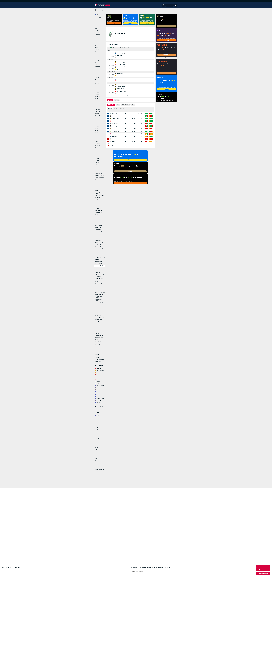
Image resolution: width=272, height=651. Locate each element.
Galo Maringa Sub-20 (116, 126)
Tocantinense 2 (98, 171)
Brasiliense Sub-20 (99, 242)
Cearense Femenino (99, 319)
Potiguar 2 (97, 149)
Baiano (96, 43)
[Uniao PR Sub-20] (110, 136)
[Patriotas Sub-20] (110, 131)
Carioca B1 (97, 60)
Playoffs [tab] (117, 100)
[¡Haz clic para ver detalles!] (130, 53)
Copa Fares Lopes (98, 188)
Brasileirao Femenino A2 (100, 292)
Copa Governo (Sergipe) (100, 195)
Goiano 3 (97, 90)
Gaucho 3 (97, 83)
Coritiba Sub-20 (115, 113)
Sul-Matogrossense (99, 164)
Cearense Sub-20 (98, 250)
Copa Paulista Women (99, 359)
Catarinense (97, 66)
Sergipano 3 (97, 162)
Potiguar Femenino (99, 346)
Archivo (143, 39)
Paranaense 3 (98, 122)
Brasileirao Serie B (98, 19)
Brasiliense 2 (97, 49)
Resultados (122, 39)
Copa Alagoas (98, 181)
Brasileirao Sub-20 (98, 227)
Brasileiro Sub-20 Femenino (98, 300)
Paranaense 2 (98, 120)
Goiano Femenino (98, 323)
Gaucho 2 (97, 81)
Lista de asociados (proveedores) (137, 571)
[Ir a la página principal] (104, 5)
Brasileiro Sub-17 (98, 231)
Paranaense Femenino (99, 337)
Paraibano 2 (97, 115)
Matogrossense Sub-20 (100, 257)
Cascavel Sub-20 (115, 118)
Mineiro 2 (97, 102)
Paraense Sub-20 (98, 261)
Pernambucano (98, 134)
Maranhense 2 (98, 94)
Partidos (129, 39)
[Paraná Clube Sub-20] (110, 134)
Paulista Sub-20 (98, 268)
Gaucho (96, 79)
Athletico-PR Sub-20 (116, 115)
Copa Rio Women (98, 361)
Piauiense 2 (97, 143)
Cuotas (115, 39)
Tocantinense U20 (98, 173)
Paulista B (97, 132)
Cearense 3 (97, 77)
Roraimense (97, 156)
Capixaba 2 (97, 53)
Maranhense (97, 92)
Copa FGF (97, 190)
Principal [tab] (110, 100)
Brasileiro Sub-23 (98, 225)
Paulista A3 (97, 128)
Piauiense (97, 141)
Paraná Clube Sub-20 (116, 133)
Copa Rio (97, 206)
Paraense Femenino (99, 333)
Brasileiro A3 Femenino (99, 294)
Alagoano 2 (97, 32)
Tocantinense (97, 169)
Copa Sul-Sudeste (98, 212)
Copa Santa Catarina (99, 210)
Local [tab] (115, 108)
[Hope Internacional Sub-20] (110, 139)
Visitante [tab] (121, 108)
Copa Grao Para (98, 199)
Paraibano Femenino (99, 335)
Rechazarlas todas (263, 569)
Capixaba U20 (98, 244)
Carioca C (97, 64)
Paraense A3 (97, 111)
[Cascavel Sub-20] (110, 118)
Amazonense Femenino (100, 306)
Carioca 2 (97, 58)
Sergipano (97, 158)
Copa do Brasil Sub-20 (99, 177)
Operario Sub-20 (115, 123)
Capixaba (97, 51)
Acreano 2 (97, 28)
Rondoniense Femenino (100, 349)
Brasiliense (97, 47)
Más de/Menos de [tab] (126, 104)
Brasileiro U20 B (98, 229)
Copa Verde (97, 214)
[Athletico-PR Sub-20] (110, 116)
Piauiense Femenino (99, 344)
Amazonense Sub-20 (99, 238)
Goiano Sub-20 (98, 255)
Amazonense (97, 38)
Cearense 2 (97, 75)
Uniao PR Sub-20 (115, 136)
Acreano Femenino (99, 302)
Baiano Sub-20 (98, 240)
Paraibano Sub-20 (98, 263)
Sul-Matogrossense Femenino (99, 353)
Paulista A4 (97, 130)
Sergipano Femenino (99, 351)
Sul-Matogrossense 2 (99, 166)
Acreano (96, 26)
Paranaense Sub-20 (99, 265)
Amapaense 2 (98, 36)
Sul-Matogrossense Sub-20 (99, 279)
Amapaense (97, 34)
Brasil (110, 28)
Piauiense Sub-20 (98, 145)
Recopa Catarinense (99, 221)
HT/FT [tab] (133, 104)
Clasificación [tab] (111, 104)
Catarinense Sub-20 (99, 248)
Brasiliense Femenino (99, 311)
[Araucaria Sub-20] (110, 128)
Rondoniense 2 (98, 154)
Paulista (96, 124)
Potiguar (96, 147)
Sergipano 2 (97, 160)
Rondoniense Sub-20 (99, 274)
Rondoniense (97, 152)
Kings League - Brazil (99, 283)
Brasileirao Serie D (99, 24)
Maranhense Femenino (99, 326)
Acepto (263, 566)
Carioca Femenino (98, 313)
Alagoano (97, 30)
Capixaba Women (98, 315)
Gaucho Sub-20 (98, 253)
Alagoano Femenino (99, 304)
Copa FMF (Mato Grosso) (98, 193)
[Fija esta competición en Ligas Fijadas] (128, 33)
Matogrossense (98, 96)
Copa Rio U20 (98, 208)
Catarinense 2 (97, 68)
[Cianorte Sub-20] (110, 141)
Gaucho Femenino (98, 321)
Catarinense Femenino (99, 317)
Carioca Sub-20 (98, 246)
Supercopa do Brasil (99, 218)
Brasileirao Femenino (99, 290)
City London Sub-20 (116, 121)
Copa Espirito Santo (99, 186)
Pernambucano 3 (98, 139)
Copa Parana (97, 197)
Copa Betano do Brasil (99, 175)
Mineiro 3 (97, 105)
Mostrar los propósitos (263, 573)
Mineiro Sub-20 (98, 259)
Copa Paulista (98, 204)
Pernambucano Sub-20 (99, 270)
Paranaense (97, 117)
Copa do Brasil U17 (99, 179)
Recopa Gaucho (98, 223)
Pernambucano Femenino (98, 342)
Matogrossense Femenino (98, 328)
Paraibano (97, 113)
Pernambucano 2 (98, 137)
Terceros (126, 571)
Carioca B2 (97, 62)
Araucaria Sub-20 (115, 128)
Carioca (96, 56)
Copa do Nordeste (99, 216)
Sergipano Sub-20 (98, 276)
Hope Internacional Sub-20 (117, 139)
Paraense (97, 107)
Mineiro (96, 100)
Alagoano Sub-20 (98, 236)
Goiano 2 (97, 88)
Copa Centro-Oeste (99, 184)
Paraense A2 (97, 109)
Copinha (96, 281)
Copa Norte (97, 201)
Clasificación (136, 39)
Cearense (97, 73)
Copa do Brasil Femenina (98, 356)
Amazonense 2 (98, 41)
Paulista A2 (97, 126)
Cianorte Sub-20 (115, 141)
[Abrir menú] (175, 5)
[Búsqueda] (163, 5)
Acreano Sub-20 (98, 233)
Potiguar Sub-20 (98, 272)
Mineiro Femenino (98, 331)
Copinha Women (98, 288)
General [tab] (110, 108)
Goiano (96, 85)
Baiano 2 (97, 45)
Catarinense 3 (97, 70)
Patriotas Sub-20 (115, 131)
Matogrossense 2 (98, 98)
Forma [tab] (118, 104)
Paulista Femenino (99, 339)
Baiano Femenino (98, 309)
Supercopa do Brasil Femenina (99, 297)
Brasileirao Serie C (98, 21)
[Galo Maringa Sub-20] (110, 126)
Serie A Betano (98, 17)
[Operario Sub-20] (110, 123)
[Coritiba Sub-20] (110, 113)
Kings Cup (97, 285)
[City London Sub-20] (110, 121)
